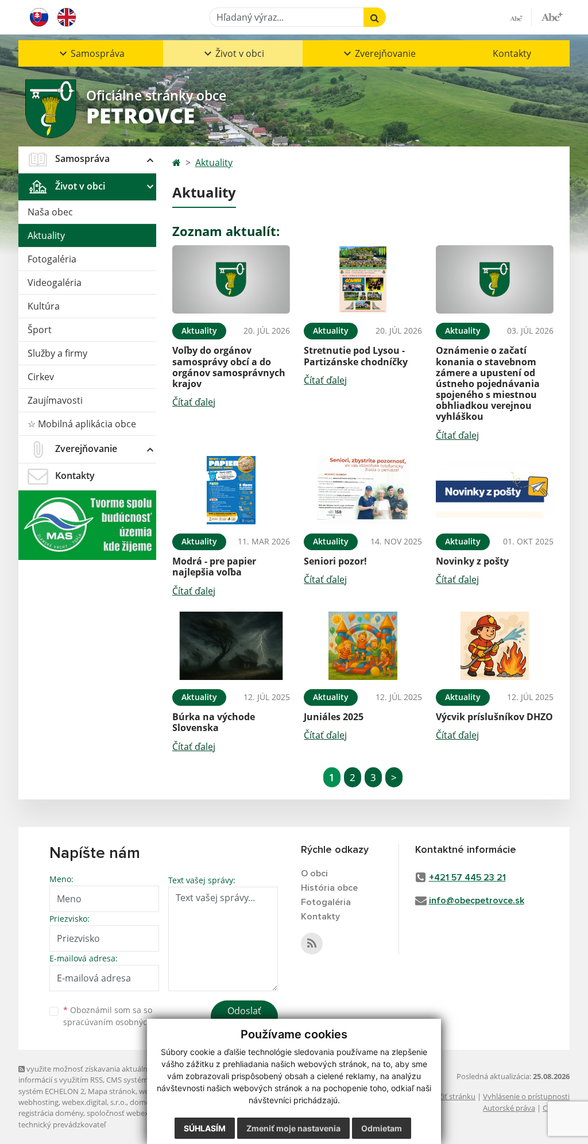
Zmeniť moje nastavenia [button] (293, 1128)
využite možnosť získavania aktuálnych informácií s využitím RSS (89, 1074)
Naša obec (50, 212)
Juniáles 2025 (333, 716)
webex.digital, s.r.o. (94, 1102)
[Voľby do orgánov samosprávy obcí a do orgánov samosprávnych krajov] (231, 279)
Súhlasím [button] (205, 1128)
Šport (40, 329)
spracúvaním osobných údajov (121, 1022)
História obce (329, 887)
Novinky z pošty (472, 561)
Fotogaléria (52, 259)
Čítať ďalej (193, 402)
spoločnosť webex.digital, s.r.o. (139, 1113)
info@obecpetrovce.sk (476, 900)
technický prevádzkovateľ (62, 1124)
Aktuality (46, 235)
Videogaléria (55, 282)
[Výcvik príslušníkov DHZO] (495, 646)
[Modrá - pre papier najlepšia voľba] (231, 490)
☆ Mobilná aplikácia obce (82, 424)
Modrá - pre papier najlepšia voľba (214, 566)
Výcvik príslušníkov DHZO (494, 716)
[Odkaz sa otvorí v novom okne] (312, 943)
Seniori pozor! (335, 561)
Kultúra (44, 306)
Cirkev (41, 376)
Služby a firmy (57, 353)
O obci (314, 873)
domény (144, 1102)
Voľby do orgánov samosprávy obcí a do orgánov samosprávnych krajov (228, 367)
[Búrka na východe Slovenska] (231, 646)
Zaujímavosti (55, 400)
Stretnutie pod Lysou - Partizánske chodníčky (356, 356)
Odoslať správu (244, 1017)
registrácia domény (50, 1113)
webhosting (38, 1102)
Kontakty (512, 53)
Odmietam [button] (381, 1128)
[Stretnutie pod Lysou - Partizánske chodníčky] (362, 279)
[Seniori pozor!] (362, 490)
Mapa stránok (112, 1091)
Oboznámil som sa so (121, 1015)
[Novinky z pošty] (495, 490)
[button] (90, 53)
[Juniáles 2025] (362, 646)
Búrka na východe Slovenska (213, 722)
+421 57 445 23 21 (467, 877)
